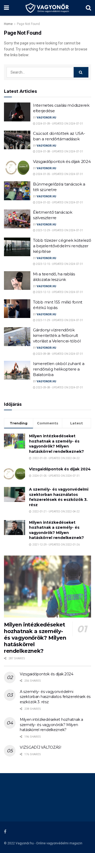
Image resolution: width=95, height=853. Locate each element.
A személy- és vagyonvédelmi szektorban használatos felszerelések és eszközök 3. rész (58, 497)
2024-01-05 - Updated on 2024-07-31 (59, 174)
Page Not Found (28, 24)
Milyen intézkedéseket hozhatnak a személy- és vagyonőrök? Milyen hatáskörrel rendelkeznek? (56, 444)
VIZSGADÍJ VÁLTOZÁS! (40, 747)
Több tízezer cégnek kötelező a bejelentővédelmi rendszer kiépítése (62, 246)
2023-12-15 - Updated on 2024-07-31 (59, 264)
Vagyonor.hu (46, 117)
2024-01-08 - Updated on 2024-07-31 (59, 151)
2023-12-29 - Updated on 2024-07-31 (59, 230)
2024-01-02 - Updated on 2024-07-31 (59, 202)
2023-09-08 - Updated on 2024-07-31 (59, 353)
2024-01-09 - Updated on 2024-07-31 (59, 123)
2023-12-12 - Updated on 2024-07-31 (59, 292)
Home (8, 24)
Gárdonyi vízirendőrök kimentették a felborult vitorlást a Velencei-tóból (56, 335)
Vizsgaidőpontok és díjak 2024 (62, 161)
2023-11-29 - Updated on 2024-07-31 (59, 320)
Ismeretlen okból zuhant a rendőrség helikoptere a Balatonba (58, 369)
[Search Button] (81, 72)
